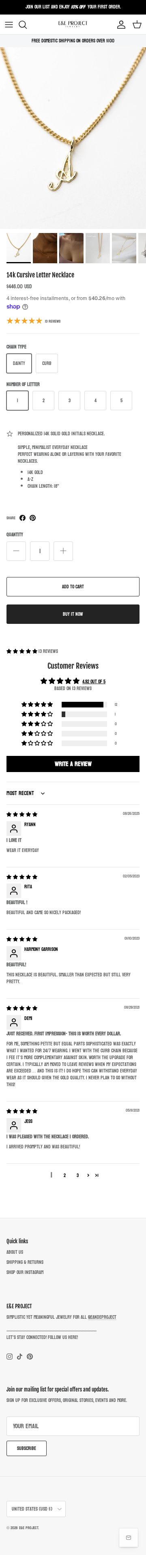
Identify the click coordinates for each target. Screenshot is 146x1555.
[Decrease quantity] (16, 551)
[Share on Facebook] (22, 518)
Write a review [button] (73, 764)
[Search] (27, 25)
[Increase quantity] (63, 551)
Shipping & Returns (24, 1262)
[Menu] (9, 25)
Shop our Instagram (24, 1272)
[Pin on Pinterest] (33, 518)
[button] (22, 651)
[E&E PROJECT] (73, 24)
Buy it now (73, 614)
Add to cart (73, 586)
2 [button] (65, 1175)
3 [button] (78, 1175)
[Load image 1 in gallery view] (73, 138)
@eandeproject (102, 1317)
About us (14, 1252)
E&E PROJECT (28, 1528)
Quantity (14, 534)
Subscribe (26, 1448)
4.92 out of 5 (93, 681)
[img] (21, 814)
